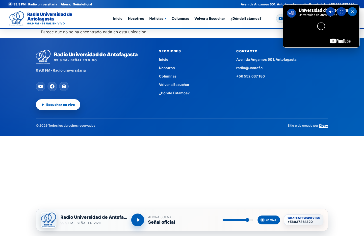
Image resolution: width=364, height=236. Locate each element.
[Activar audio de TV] (330, 11)
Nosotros (136, 18)
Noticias (157, 18)
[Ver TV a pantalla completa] (341, 11)
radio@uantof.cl (312, 4)
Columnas (180, 18)
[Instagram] (64, 86)
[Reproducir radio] (137, 220)
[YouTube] (280, 18)
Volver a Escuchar (209, 18)
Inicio (118, 18)
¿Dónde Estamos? (246, 18)
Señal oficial (161, 222)
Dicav (323, 125)
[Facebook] (52, 86)
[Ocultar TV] (352, 11)
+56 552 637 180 (342, 4)
